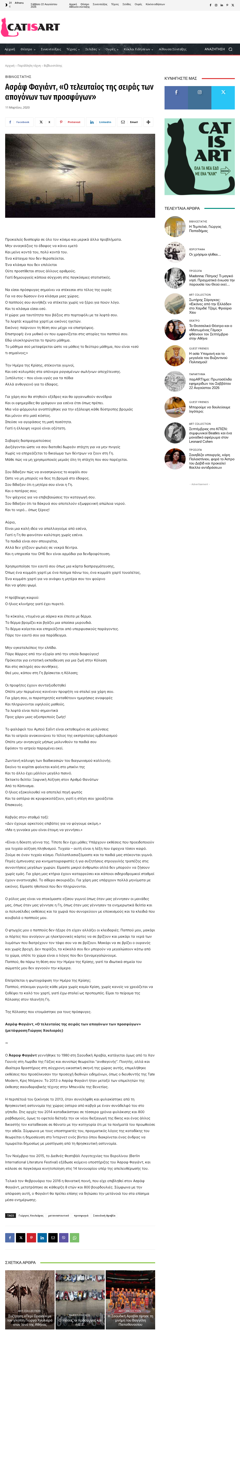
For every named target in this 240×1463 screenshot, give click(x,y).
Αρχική (10, 66)
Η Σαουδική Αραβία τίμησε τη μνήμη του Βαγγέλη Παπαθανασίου (130, 1320)
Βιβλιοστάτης (53, 66)
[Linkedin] (222, 5)
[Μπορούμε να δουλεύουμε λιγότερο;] (175, 407)
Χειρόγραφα (197, 249)
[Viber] (63, 1237)
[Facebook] (210, 5)
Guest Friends (79, 1315)
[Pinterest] (227, 5)
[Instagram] (216, 5)
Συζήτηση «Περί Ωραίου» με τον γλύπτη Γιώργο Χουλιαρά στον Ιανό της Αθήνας (29, 1320)
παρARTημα (197, 374)
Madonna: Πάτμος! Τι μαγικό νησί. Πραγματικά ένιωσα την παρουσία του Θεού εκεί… (212, 280)
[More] (148, 122)
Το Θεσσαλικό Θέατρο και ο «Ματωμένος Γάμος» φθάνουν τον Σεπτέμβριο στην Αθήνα (210, 332)
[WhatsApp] (74, 1237)
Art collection (29, 1311)
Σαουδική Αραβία (104, 1215)
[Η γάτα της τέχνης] (30, 27)
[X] (233, 5)
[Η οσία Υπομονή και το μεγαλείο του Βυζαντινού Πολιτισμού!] (175, 355)
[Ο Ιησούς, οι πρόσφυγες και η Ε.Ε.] (80, 1299)
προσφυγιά (81, 1215)
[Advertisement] (148, 27)
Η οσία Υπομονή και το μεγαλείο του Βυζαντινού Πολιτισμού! (208, 358)
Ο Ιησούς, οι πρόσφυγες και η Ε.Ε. (80, 1322)
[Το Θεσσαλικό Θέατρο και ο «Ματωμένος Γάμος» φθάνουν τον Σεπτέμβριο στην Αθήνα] (175, 329)
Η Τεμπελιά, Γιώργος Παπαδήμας (205, 229)
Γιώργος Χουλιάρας (31, 1215)
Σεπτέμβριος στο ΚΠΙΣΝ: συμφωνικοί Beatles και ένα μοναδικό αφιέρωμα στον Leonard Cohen (210, 435)
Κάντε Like (176, 88)
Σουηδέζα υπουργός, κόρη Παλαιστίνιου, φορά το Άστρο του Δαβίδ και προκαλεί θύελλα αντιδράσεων (211, 461)
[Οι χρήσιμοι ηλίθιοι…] (175, 252)
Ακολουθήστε (200, 88)
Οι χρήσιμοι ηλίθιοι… (205, 254)
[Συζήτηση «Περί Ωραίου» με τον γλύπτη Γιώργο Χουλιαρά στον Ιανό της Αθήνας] (30, 1299)
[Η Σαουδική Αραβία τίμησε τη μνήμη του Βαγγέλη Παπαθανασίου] (130, 1299)
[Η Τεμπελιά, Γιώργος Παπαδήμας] (175, 226)
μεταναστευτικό (58, 1215)
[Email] (53, 1237)
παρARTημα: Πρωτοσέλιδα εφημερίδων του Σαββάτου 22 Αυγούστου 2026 (210, 383)
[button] (220, 49)
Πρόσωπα (195, 270)
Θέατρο (194, 320)
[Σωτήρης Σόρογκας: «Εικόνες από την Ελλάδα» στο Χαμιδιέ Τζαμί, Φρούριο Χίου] (175, 303)
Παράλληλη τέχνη (29, 66)
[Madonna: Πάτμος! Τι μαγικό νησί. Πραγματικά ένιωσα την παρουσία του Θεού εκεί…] (175, 278)
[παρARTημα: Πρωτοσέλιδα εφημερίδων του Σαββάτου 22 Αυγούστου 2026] (175, 381)
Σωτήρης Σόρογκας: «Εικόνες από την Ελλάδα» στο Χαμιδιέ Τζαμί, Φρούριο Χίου (210, 306)
